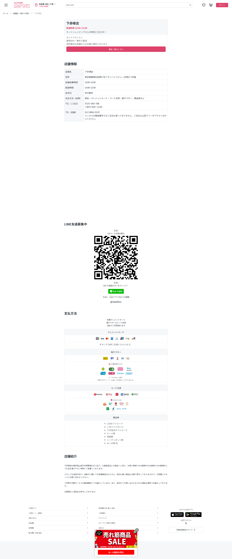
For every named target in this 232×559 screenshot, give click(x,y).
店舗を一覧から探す (21, 13)
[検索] (190, 5)
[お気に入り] (204, 5)
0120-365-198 (92, 103)
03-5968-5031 (92, 112)
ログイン (222, 5)
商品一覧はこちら (116, 49)
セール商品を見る (116, 552)
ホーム (5, 13)
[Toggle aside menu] (6, 5)
